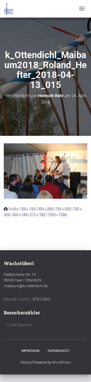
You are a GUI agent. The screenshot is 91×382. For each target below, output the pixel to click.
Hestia (25, 362)
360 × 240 (20, 215)
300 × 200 (45, 209)
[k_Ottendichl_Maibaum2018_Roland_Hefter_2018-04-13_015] (45, 171)
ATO (36, 299)
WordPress (61, 362)
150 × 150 (27, 209)
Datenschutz (58, 351)
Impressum (30, 351)
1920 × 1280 (57, 215)
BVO (46, 299)
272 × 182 (37, 215)
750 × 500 (63, 209)
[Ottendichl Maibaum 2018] (9, 9)
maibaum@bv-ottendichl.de (26, 286)
